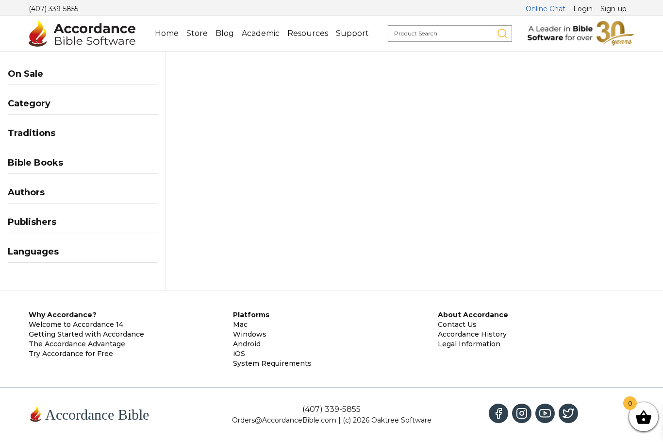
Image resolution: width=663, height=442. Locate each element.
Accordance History (472, 334)
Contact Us (457, 324)
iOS (239, 353)
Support (352, 33)
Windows (249, 334)
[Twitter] (568, 413)
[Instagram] (521, 413)
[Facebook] (498, 413)
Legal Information (469, 344)
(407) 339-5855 (53, 8)
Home (167, 33)
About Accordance (473, 314)
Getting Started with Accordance (86, 334)
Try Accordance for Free (71, 353)
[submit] (502, 33)
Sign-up (613, 8)
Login (583, 8)
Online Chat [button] (545, 8)
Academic (261, 33)
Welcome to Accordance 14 (76, 324)
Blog (224, 33)
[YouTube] (545, 413)
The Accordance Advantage (77, 344)
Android (247, 344)
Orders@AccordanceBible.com (284, 420)
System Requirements (272, 363)
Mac (240, 324)
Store (197, 33)
